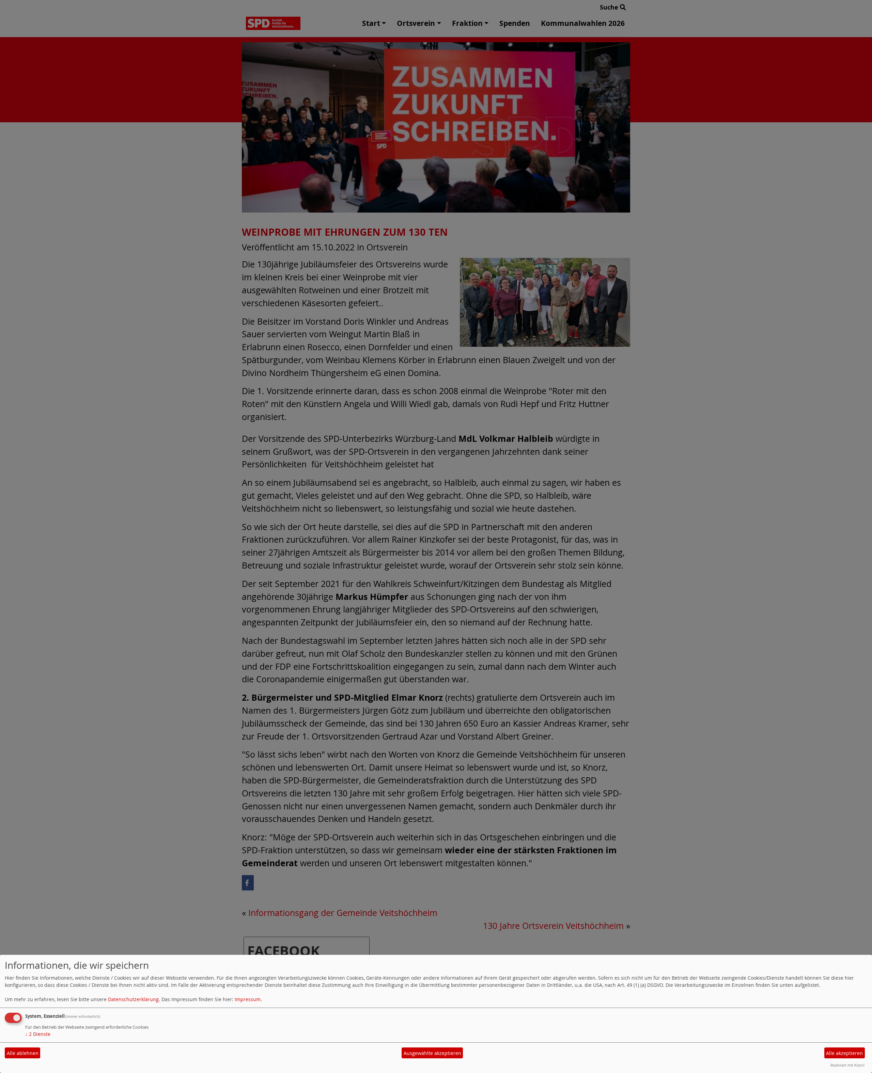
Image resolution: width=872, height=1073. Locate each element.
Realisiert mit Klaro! (847, 1065)
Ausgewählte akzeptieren (432, 1053)
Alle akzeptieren (844, 1053)
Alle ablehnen (22, 1053)
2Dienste (37, 1034)
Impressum (248, 999)
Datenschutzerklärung (133, 999)
